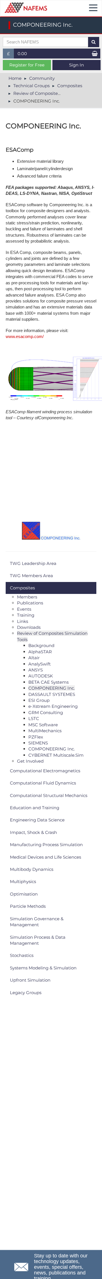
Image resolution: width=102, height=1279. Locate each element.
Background (41, 645)
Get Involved (30, 761)
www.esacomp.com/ (25, 336)
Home (15, 78)
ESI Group (39, 700)
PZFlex (35, 737)
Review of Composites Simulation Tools (54, 93)
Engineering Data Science (37, 820)
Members (27, 597)
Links (22, 621)
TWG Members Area (31, 575)
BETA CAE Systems (48, 682)
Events (24, 609)
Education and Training (34, 807)
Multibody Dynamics (31, 869)
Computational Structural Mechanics (48, 795)
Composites (69, 85)
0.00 (22, 53)
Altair (34, 657)
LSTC (33, 718)
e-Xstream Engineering (53, 706)
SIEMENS (38, 743)
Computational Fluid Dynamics (43, 783)
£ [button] (10, 55)
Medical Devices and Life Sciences (45, 857)
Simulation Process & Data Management (37, 940)
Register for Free (26, 65)
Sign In (76, 65)
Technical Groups (31, 85)
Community (42, 78)
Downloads (29, 627)
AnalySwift (39, 664)
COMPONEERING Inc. (51, 688)
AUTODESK (40, 676)
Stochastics (21, 955)
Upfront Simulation (30, 980)
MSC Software (43, 724)
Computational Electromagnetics (45, 770)
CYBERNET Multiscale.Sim (56, 755)
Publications (30, 603)
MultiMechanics (44, 730)
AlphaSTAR (40, 651)
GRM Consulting (45, 712)
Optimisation (24, 894)
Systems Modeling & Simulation (43, 968)
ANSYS (35, 670)
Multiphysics (23, 881)
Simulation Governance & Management (36, 921)
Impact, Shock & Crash (33, 832)
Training (25, 615)
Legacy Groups (25, 992)
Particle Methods (28, 906)
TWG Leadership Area (33, 563)
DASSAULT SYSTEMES (51, 694)
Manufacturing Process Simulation (46, 844)
